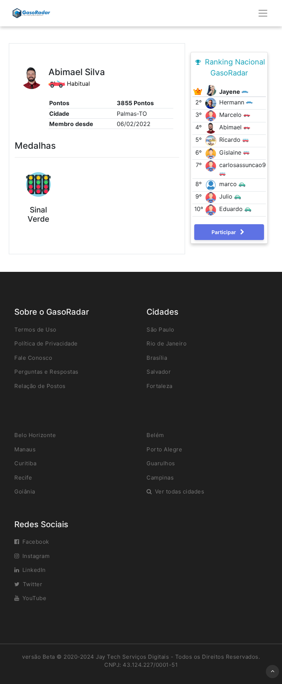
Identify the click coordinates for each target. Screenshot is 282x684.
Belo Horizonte (35, 435)
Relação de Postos (40, 385)
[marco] (211, 184)
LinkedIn (34, 569)
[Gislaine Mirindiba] (211, 152)
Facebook (35, 541)
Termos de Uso (35, 329)
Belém (155, 435)
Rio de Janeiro (167, 343)
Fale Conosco (33, 357)
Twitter (33, 584)
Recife (23, 477)
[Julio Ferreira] (211, 196)
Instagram (36, 555)
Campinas (160, 477)
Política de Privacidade (46, 343)
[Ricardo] (211, 140)
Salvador (159, 371)
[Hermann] (211, 102)
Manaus (25, 449)
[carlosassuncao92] (211, 165)
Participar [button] (224, 232)
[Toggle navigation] (263, 13)
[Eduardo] (211, 209)
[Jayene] (211, 89)
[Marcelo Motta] (211, 115)
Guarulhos (161, 463)
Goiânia (24, 491)
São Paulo (160, 329)
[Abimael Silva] (211, 128)
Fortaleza (160, 385)
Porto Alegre (164, 449)
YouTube (34, 598)
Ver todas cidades (180, 491)
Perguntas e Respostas (46, 371)
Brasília (157, 357)
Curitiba (25, 463)
